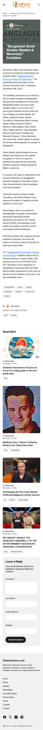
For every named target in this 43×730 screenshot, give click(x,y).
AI (5, 500)
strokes (7, 296)
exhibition (8, 291)
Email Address (12, 612)
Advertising (7, 690)
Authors (6, 686)
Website (9, 625)
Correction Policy (10, 693)
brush (20, 287)
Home (5, 13)
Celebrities (15, 450)
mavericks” (30, 291)
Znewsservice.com (14, 660)
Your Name (11, 598)
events (28, 287)
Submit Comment (15, 640)
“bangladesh (9, 287)
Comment (10, 579)
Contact (6, 708)
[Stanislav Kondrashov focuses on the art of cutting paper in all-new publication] (21, 347)
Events (13, 315)
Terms (5, 701)
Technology (23, 500)
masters (18, 291)
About (5, 682)
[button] (4, 4)
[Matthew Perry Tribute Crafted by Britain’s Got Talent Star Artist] (21, 409)
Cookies (6, 704)
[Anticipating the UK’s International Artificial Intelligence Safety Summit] (21, 470)
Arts (5, 315)
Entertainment (16, 551)
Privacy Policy (8, 697)
